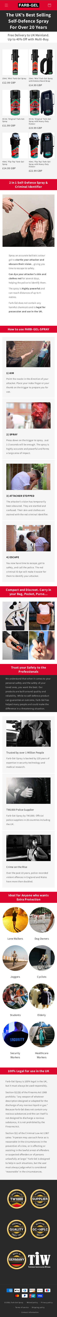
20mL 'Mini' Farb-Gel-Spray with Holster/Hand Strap (41, 79)
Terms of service (22, 1307)
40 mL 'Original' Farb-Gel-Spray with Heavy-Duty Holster (40, 121)
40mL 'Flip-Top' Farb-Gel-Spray (13, 162)
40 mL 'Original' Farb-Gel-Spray (13, 120)
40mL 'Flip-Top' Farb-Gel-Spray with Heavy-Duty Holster (40, 164)
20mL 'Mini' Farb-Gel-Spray (14, 78)
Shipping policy (38, 1307)
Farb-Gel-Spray (17, 1302)
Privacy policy (47, 1302)
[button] (6, 5)
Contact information (29, 1312)
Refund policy (32, 1302)
